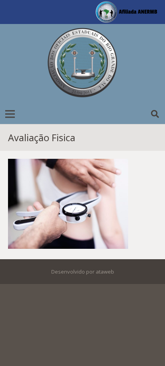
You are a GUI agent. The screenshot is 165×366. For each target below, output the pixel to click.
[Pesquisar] (155, 114)
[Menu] (10, 114)
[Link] (82, 64)
